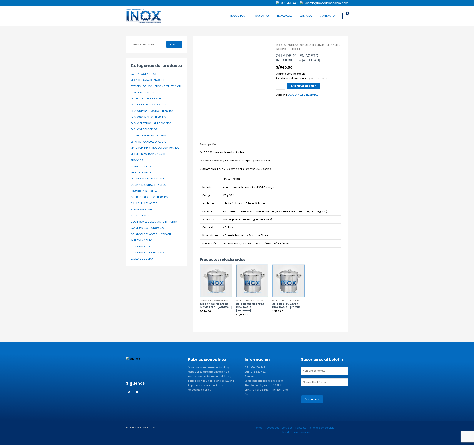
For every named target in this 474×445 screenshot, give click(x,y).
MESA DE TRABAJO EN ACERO (148, 80)
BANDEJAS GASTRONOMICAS (148, 228)
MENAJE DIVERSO (141, 172)
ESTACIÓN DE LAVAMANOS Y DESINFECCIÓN (156, 86)
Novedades (284, 16)
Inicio (279, 45)
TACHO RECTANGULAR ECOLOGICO (151, 123)
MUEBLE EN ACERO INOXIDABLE (148, 154)
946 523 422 (258, 371)
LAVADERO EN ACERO (143, 92)
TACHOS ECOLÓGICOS (144, 129)
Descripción (208, 144)
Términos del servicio (321, 427)
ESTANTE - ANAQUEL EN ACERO (148, 141)
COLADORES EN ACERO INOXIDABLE (151, 234)
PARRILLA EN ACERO (142, 209)
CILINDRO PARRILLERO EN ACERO (149, 197)
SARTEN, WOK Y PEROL (143, 74)
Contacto (327, 16)
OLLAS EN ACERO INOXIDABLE (147, 178)
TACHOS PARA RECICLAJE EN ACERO (152, 111)
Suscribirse (312, 399)
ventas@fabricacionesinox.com (326, 3)
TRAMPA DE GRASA (142, 166)
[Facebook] (137, 392)
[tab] (208, 144)
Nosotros (262, 16)
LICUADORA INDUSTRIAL (144, 191)
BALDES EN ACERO (141, 215)
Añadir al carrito (303, 86)
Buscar (174, 44)
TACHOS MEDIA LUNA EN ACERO (149, 104)
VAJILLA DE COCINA (142, 259)
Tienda (258, 427)
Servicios (306, 16)
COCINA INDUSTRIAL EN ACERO (148, 185)
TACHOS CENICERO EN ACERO (148, 117)
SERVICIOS (137, 160)
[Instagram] (129, 392)
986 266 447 (289, 3)
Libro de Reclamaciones (295, 432)
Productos (237, 16)
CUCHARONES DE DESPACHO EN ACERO (154, 222)
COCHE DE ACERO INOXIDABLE (148, 135)
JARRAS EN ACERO (141, 240)
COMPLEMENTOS (140, 246)
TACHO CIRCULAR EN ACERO (147, 98)
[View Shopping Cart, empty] (345, 16)
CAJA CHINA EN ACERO (144, 203)
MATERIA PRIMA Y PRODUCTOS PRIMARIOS (155, 148)
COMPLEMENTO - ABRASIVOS (148, 252)
